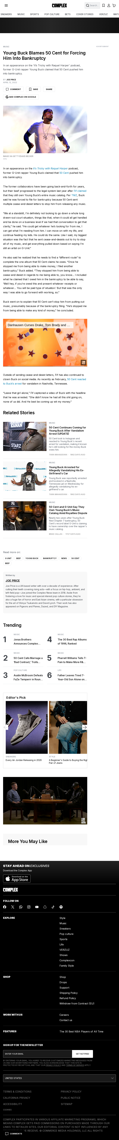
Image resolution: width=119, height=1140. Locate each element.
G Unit (8, 558)
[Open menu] (6, 5)
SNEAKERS (6, 14)
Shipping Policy (69, 992)
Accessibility (12, 1104)
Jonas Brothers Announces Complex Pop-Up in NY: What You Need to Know (28, 642)
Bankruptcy (50, 558)
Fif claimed (80, 190)
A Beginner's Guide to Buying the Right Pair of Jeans (69, 761)
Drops (63, 982)
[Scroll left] (5, 727)
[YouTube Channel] (36, 907)
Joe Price (13, 580)
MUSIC (21, 14)
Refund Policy (68, 998)
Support (64, 987)
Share (49, 89)
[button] (59, 1078)
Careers (64, 1014)
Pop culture (66, 933)
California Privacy (16, 1097)
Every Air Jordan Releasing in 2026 (24, 760)
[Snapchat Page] (44, 907)
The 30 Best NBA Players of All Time (81, 1031)
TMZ (74, 195)
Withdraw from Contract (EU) (77, 1003)
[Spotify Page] (61, 907)
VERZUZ (103, 14)
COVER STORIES (84, 14)
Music (6, 47)
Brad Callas (55, 534)
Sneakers (11, 757)
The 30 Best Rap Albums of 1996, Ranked (72, 641)
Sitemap (66, 1104)
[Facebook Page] (4, 907)
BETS (68, 14)
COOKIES (7, 1110)
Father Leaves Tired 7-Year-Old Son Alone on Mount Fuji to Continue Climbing (71, 677)
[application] (45, 342)
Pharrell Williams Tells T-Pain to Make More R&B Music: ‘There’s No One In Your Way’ (72, 660)
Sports (63, 939)
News (64, 558)
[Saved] (103, 5)
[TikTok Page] (53, 907)
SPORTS (34, 14)
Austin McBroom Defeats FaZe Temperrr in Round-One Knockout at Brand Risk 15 (28, 677)
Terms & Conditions (17, 1091)
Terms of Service (75, 1065)
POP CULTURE (52, 14)
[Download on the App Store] (17, 877)
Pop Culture (20, 670)
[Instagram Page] (28, 907)
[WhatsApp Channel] (20, 907)
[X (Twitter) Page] (12, 907)
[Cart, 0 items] (114, 5)
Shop (63, 977)
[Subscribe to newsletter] (82, 1054)
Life (59, 670)
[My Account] (109, 5)
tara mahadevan (58, 455)
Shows (64, 955)
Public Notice (70, 1097)
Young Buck (31, 558)
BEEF (18, 558)
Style (52, 757)
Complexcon (67, 960)
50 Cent (64, 172)
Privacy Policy (53, 1065)
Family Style (67, 965)
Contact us (66, 1020)
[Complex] (59, 5)
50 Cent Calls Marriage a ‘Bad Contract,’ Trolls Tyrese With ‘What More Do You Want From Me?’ (28, 660)
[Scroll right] (84, 727)
